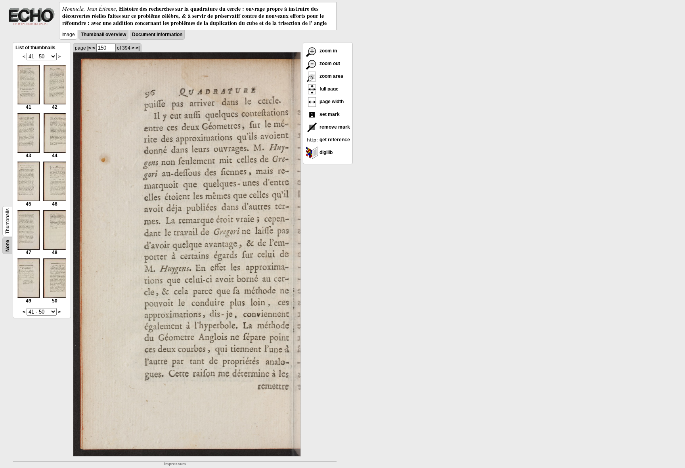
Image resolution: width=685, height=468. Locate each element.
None (7, 246)
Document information (157, 34)
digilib (325, 152)
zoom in (327, 51)
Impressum (175, 464)
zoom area (330, 76)
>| (138, 48)
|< (89, 48)
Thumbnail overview (103, 34)
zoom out (329, 63)
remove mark (334, 127)
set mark (329, 114)
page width (331, 101)
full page (328, 89)
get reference (334, 140)
